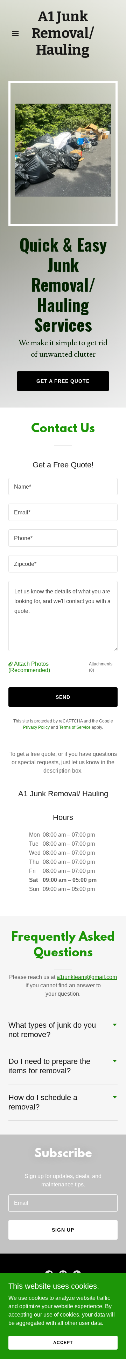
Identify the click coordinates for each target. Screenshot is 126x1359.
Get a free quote (63, 381)
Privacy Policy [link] (36, 727)
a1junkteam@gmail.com (87, 977)
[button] (16, 33)
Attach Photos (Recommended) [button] (29, 667)
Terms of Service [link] (75, 727)
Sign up (63, 1230)
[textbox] (63, 486)
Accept (62, 1342)
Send (63, 697)
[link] (63, 53)
